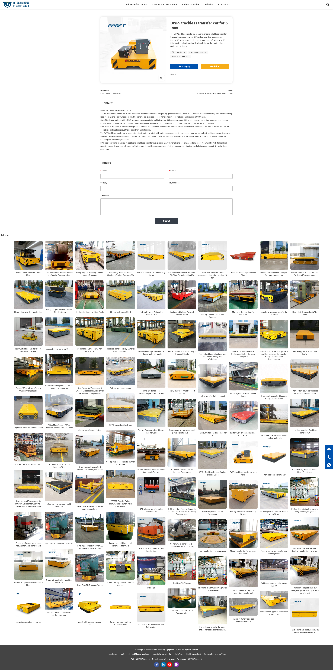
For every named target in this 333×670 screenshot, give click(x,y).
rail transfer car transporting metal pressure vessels (212, 589)
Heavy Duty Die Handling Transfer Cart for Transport (89, 274)
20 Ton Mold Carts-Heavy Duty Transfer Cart (89, 350)
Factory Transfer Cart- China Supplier (212, 316)
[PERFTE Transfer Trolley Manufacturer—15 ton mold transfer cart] (120, 484)
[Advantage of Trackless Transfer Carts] (243, 376)
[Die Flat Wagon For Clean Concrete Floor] (28, 565)
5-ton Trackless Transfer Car (110, 94)
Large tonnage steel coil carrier (28, 622)
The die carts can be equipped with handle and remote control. (305, 631)
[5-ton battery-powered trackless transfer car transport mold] (304, 373)
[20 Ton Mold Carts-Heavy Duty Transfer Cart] (89, 331)
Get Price (214, 66)
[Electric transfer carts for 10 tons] (59, 331)
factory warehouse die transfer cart (59, 543)
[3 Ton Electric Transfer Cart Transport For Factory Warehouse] (89, 449)
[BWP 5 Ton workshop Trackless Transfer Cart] (151, 531)
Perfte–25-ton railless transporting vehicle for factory (151, 392)
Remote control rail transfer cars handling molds (274, 552)
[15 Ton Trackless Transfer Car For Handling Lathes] (212, 455)
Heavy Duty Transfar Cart (162, 654)
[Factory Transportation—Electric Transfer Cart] (151, 413)
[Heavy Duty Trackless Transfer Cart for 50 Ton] (274, 294)
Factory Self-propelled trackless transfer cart (243, 434)
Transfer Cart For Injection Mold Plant (243, 274)
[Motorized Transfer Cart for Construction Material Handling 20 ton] (212, 255)
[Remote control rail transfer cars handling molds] (274, 533)
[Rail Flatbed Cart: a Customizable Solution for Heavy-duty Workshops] (212, 336)
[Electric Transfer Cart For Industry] (212, 378)
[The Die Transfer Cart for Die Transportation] (182, 598)
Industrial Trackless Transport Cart (89, 623)
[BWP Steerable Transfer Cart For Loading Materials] (274, 418)
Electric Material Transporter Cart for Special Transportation (59, 274)
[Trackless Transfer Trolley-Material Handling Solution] (120, 331)
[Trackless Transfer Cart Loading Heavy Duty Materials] (274, 378)
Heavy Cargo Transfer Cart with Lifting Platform (59, 311)
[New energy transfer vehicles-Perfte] (304, 334)
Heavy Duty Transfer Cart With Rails (304, 313)
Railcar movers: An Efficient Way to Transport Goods (182, 352)
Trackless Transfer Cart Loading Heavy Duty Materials (274, 397)
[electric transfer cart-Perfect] (89, 413)
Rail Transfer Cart (193, 654)
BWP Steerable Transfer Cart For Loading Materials (274, 436)
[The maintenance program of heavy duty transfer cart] (243, 573)
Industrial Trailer (191, 4)
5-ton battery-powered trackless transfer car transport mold (305, 392)
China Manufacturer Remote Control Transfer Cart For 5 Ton (304, 549)
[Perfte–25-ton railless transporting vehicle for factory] (151, 373)
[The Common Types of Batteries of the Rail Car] (274, 600)
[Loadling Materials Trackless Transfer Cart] (304, 413)
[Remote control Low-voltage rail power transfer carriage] (182, 413)
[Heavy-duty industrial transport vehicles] (182, 373)
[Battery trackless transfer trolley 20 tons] (243, 494)
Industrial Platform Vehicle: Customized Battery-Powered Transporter (243, 354)
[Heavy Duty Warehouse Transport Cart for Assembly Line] (274, 255)
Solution (209, 4)
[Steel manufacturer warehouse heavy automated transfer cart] (28, 526)
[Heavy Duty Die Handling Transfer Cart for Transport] (89, 255)
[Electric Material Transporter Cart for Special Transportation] (59, 255)
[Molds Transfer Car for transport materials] (243, 533)
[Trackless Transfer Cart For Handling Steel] (59, 447)
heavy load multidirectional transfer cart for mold (120, 544)
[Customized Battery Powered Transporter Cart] (182, 294)
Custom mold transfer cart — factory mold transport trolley (182, 545)
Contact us (224, 4)
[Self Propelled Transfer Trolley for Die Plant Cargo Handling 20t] (182, 255)
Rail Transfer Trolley (136, 4)
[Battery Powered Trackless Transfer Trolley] (120, 604)
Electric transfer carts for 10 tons (59, 349)
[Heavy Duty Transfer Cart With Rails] (304, 294)
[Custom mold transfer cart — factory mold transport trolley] (182, 530)
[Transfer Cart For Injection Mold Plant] (243, 255)
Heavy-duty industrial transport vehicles (182, 392)
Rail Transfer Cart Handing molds (212, 551)
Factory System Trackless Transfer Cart (213, 434)
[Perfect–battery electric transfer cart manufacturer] (89, 489)
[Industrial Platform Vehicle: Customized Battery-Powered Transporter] (243, 334)
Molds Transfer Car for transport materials (243, 552)
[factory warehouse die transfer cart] (59, 526)
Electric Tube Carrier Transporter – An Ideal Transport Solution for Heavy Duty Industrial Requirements (274, 355)
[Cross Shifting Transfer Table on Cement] (120, 565)
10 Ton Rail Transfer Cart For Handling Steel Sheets (182, 471)
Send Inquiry (184, 66)
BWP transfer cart (179, 52)
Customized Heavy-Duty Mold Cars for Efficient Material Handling (151, 352)
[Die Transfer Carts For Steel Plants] (89, 294)
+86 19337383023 (142, 659)
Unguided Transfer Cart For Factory (28, 428)
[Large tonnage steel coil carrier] (28, 604)
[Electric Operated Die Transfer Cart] (28, 294)
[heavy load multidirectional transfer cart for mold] (120, 526)
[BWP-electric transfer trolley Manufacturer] (151, 491)
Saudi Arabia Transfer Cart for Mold (28, 274)
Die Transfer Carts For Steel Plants (90, 312)
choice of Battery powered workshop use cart (243, 620)
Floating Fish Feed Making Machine (134, 654)
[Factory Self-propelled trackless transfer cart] (243, 415)
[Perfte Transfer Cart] (16, 4)
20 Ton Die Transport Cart (120, 312)
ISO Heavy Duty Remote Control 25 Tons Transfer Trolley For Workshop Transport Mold (182, 511)
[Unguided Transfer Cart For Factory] (28, 410)
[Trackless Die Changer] (182, 566)
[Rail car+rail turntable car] (120, 371)
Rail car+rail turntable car (120, 388)
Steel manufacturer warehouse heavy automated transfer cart (28, 544)
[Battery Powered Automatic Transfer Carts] (151, 294)
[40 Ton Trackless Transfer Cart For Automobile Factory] (151, 452)
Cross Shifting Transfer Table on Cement (120, 584)
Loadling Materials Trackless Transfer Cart (304, 431)
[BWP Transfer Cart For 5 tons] (120, 407)
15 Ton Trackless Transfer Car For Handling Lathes (215, 94)
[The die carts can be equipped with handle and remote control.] (304, 612)
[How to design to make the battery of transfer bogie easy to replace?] (212, 610)
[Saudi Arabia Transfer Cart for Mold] (28, 255)
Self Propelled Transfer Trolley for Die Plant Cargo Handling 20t (182, 274)
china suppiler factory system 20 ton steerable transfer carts (89, 547)
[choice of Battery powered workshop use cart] (243, 607)
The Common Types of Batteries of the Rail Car (274, 613)
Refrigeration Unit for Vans (215, 654)
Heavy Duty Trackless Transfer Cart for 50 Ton (274, 313)
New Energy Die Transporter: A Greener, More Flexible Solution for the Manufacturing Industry (90, 390)
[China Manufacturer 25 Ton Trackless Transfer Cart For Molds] (59, 408)
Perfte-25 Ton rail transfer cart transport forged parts (28, 389)
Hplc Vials (179, 654)
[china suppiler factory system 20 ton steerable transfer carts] (89, 528)
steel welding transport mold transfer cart (59, 505)
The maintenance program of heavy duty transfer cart (243, 591)
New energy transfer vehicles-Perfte (304, 352)
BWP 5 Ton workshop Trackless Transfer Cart (151, 549)
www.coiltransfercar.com (117, 78)
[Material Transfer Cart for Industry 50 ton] (151, 255)
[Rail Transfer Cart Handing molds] (212, 533)
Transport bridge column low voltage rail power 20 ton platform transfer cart (305, 590)
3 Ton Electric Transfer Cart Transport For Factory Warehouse (89, 468)
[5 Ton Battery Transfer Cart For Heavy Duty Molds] (304, 452)
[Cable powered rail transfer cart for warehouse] (120, 444)
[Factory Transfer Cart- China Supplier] (212, 297)
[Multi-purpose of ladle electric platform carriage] (59, 599)
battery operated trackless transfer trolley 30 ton (274, 513)
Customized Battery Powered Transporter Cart (182, 313)
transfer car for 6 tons (180, 57)
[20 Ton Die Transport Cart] (120, 294)
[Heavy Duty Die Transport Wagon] (89, 568)
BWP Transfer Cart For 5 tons (120, 425)
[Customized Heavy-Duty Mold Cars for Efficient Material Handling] (151, 334)
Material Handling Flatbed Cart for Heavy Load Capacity (59, 387)
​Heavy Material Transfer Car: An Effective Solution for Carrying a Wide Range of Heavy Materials (28, 503)
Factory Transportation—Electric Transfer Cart (151, 431)
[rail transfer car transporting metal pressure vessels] (212, 570)
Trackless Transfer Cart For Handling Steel (59, 466)
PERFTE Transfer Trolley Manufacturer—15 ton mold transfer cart (120, 503)
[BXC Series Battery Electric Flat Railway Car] (151, 607)
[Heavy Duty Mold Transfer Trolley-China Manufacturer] (28, 331)
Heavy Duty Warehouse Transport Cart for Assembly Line (273, 274)
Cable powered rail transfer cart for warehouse (120, 463)
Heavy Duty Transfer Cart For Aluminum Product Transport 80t (120, 274)
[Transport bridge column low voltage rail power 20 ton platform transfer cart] (304, 570)
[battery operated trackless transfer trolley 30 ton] (274, 494)
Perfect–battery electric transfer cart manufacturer (90, 507)
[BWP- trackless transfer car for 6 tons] (243, 455)
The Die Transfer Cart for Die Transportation (182, 612)
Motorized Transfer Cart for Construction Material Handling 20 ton (212, 275)
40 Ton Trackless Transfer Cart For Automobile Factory (151, 471)
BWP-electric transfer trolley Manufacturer (151, 510)
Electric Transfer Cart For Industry (212, 396)
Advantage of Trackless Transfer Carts (243, 394)
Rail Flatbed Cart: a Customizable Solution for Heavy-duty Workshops (212, 356)
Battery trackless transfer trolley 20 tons (243, 513)
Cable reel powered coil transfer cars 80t (274, 584)
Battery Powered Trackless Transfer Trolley (120, 623)
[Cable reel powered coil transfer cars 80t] (274, 569)
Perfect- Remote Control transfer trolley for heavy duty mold (304, 510)
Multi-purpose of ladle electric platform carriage (59, 613)
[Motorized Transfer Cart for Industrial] (243, 294)
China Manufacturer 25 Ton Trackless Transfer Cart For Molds (59, 426)
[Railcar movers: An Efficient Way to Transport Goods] (182, 334)
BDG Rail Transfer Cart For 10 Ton (28, 464)
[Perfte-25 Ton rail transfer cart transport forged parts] (28, 371)
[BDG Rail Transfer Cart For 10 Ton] (28, 447)
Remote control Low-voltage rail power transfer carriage (182, 431)
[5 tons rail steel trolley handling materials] (59, 563)
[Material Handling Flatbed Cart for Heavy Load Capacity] (59, 368)
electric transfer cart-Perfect (89, 430)
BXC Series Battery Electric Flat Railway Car (151, 626)
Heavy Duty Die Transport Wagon (89, 585)
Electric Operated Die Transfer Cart (28, 312)
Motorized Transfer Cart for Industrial (243, 313)
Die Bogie (151, 588)
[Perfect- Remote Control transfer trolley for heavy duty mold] (304, 491)
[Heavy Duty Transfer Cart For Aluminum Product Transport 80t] (120, 255)
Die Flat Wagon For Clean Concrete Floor (28, 584)
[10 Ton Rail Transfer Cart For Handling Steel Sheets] (182, 452)
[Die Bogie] (151, 570)
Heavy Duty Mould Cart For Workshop (212, 513)
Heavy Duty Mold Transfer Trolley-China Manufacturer (28, 350)
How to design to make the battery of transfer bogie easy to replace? (212, 628)
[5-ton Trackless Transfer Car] (274, 457)
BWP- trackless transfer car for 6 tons (243, 473)
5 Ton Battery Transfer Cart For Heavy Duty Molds (304, 471)
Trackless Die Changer (182, 583)
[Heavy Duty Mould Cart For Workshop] (212, 494)
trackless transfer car (198, 52)
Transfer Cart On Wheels (164, 4)
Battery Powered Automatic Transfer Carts (151, 313)
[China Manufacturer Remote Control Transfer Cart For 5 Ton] (304, 531)
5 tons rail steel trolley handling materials (59, 581)
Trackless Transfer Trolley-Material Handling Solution (120, 350)
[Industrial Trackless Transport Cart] (89, 604)
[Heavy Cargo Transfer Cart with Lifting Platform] (59, 293)
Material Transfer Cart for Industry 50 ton (151, 274)
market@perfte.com (167, 659)
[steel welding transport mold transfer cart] (59, 486)
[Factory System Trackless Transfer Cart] (212, 415)
